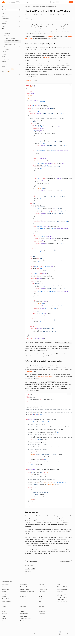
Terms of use (48, 633)
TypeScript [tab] (28, 80)
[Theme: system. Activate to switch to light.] (65, 2)
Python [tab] (35, 80)
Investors (4, 613)
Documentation (43, 609)
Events (40, 598)
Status (40, 594)
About (3, 609)
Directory (26, 2)
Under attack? (5, 598)
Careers (4, 611)
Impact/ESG (23, 596)
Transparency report (25, 618)
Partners (4, 591)
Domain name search (7, 601)
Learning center (43, 611)
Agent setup (67, 14)
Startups (4, 596)
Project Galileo (24, 587)
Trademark (55, 633)
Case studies (42, 591)
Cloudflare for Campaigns (27, 591)
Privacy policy (28, 633)
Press (3, 616)
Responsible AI (24, 616)
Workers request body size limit (44, 376)
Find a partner (5, 594)
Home (26, 6)
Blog (40, 601)
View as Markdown (57, 14)
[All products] (2, 6)
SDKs (33, 2)
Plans (3, 587)
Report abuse (23, 621)
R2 (29, 6)
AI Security (60, 591)
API (30, 2)
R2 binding (50, 36)
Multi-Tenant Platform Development (63, 598)
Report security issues (38, 633)
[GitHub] (62, 2)
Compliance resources (26, 609)
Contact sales (5, 589)
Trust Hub (22, 611)
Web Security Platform (63, 601)
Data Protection (24, 613)
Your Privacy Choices (67, 633)
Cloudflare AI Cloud (62, 589)
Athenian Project (24, 589)
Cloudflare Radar (43, 589)
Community (42, 613)
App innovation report (44, 587)
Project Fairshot (24, 594)
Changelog (38, 2)
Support (41, 596)
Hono (46, 57)
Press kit (4, 618)
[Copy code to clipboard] (71, 85)
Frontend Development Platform (63, 594)
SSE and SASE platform (63, 587)
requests (30, 371)
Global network (6, 621)
